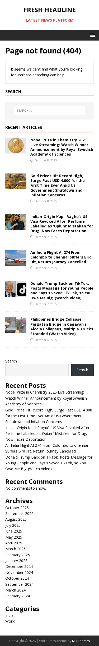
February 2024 (17, 595)
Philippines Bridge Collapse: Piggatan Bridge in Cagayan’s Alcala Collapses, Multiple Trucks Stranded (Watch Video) (61, 326)
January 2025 (16, 560)
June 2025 (13, 531)
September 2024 (19, 584)
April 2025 (13, 542)
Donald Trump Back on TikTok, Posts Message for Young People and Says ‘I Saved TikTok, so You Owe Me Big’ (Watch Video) (61, 290)
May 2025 (13, 537)
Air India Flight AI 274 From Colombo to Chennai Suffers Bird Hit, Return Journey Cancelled (61, 257)
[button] (92, 35)
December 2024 (19, 566)
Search (11, 361)
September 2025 (19, 513)
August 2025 (16, 519)
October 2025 (17, 507)
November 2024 (19, 572)
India (9, 615)
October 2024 (17, 578)
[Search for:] (49, 110)
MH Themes (81, 641)
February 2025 (17, 554)
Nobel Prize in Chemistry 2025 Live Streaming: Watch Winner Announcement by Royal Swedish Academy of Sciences (61, 147)
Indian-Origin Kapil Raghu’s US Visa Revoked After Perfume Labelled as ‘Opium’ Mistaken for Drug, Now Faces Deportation (61, 223)
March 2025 (15, 548)
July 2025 (13, 525)
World (10, 621)
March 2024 (15, 590)
